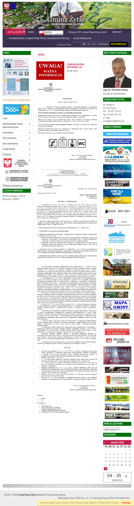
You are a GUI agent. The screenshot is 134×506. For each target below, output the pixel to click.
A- (89, 44)
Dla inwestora (9, 138)
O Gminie (7, 154)
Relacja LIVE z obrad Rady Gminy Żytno (87, 32)
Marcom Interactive (120, 498)
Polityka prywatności (13, 185)
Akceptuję (126, 503)
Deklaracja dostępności (79, 38)
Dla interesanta (10, 143)
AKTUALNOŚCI (15, 32)
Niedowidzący (119, 44)
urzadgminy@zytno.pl (113, 121)
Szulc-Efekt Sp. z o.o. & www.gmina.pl (88, 498)
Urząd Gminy (9, 149)
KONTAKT (117, 32)
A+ (94, 44)
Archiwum (103, 44)
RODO (31, 32)
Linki (5, 118)
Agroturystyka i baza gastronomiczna (13, 125)
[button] (24, 32)
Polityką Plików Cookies (108, 503)
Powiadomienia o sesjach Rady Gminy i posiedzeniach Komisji (39, 38)
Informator (8, 132)
